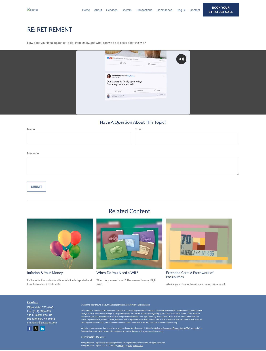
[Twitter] (35, 328)
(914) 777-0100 (44, 307)
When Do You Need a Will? (117, 273)
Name (31, 129)
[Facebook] (29, 328)
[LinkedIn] (42, 328)
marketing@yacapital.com (42, 322)
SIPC (130, 345)
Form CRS (138, 345)
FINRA (120, 345)
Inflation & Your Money (45, 273)
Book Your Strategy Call (221, 9)
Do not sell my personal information (147, 331)
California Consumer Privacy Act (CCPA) (172, 328)
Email (138, 129)
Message (33, 153)
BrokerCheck (144, 304)
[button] (86, 9)
